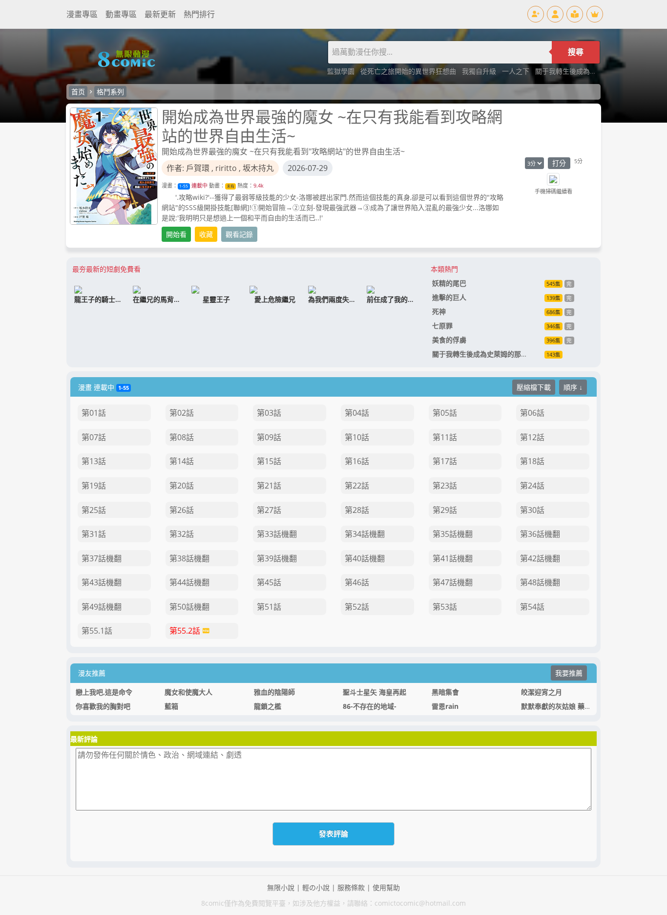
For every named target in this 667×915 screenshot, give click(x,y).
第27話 (269, 510)
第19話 (94, 485)
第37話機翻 (102, 558)
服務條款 (351, 887)
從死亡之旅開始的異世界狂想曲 (409, 71)
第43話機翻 (102, 582)
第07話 (94, 437)
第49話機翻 (102, 606)
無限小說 (280, 887)
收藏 (206, 234)
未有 (230, 186)
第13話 (94, 461)
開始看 (176, 234)
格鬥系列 (110, 91)
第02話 (181, 412)
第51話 (269, 606)
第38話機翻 (189, 558)
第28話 (357, 510)
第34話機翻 (365, 534)
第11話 (445, 437)
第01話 (94, 412)
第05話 (445, 412)
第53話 (445, 606)
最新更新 (160, 14)
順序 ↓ (573, 387)
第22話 (357, 485)
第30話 (532, 510)
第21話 (269, 485)
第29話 (445, 510)
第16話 (357, 461)
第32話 (181, 534)
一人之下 (516, 71)
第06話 (532, 412)
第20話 (181, 485)
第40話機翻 (365, 558)
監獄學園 (341, 71)
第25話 (94, 510)
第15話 (269, 461)
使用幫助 (386, 887)
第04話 (357, 412)
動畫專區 (121, 14)
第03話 (269, 412)
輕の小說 (316, 887)
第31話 (94, 534)
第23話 (445, 485)
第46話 (357, 582)
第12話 (532, 437)
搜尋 (576, 52)
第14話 (181, 461)
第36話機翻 (540, 534)
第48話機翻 (540, 582)
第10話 (357, 437)
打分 (559, 163)
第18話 (532, 461)
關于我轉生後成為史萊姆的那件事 (586, 71)
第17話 (445, 461)
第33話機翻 (277, 534)
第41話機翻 (453, 558)
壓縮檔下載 (534, 387)
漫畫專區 (82, 14)
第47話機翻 (453, 582)
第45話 (269, 582)
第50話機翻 (189, 606)
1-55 (183, 186)
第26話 (181, 510)
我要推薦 (569, 673)
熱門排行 (199, 14)
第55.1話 (97, 630)
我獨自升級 (480, 71)
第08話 (181, 437)
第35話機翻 (453, 534)
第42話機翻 (540, 558)
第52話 (357, 606)
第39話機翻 (277, 558)
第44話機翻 (189, 582)
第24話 (532, 485)
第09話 (269, 437)
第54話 (532, 606)
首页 (78, 91)
